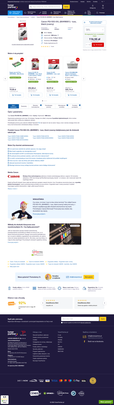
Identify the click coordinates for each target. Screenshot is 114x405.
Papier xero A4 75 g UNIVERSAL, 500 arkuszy (17, 73)
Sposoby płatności (38, 349)
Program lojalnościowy (39, 351)
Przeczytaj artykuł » (13, 242)
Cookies (35, 339)
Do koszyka (99, 45)
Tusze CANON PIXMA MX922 (66, 136)
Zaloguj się (93, 8)
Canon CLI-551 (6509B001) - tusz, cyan (53, 73)
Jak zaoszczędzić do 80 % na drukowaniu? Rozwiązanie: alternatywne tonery (31, 153)
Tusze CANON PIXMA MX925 (66, 138)
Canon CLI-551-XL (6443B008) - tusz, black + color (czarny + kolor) (35, 74)
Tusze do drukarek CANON (36, 261)
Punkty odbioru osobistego (40, 346)
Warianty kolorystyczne (35, 106)
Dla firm (89, 1)
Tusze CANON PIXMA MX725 (41, 136)
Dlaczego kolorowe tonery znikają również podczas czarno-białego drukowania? (32, 165)
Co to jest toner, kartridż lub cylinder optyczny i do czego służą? (27, 149)
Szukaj (66, 7)
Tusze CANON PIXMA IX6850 (16, 138)
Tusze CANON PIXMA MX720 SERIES (18, 140)
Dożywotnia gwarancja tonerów (41, 356)
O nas (59, 335)
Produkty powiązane (75, 106)
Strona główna (11, 17)
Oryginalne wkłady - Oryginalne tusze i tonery (60, 261)
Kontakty (95, 1)
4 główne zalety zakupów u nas (41, 353)
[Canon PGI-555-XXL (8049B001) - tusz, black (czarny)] (23, 41)
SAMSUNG (61, 349)
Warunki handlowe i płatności (41, 335)
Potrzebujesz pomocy (48, 106)
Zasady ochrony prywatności (40, 337)
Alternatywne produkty (61, 106)
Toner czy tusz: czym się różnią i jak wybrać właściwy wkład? (26, 160)
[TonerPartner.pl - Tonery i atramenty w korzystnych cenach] (13, 6)
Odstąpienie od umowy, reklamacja (42, 342)
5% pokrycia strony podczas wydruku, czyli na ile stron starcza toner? (29, 156)
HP (59, 344)
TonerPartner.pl (63, 332)
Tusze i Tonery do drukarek (23, 17)
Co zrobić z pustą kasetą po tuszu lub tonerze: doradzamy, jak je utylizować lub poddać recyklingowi (38, 158)
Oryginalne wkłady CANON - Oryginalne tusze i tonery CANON (27, 264)
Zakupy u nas (37, 332)
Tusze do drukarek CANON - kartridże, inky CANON (62, 264)
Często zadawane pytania (40, 358)
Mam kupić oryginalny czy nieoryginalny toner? (22, 151)
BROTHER (60, 351)
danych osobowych (86, 322)
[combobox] (95, 29)
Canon (69, 29)
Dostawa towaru (74, 1)
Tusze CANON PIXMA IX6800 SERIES (18, 136)
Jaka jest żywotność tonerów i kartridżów (21, 163)
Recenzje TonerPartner (39, 361)
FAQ (39, 123)
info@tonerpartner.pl (76, 277)
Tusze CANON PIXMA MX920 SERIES (43, 138)
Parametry (24, 106)
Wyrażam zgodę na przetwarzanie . (77, 322)
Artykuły (82, 1)
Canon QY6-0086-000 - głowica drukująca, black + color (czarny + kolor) (71, 75)
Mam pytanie (89, 277)
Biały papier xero (14, 266)
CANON (33, 17)
